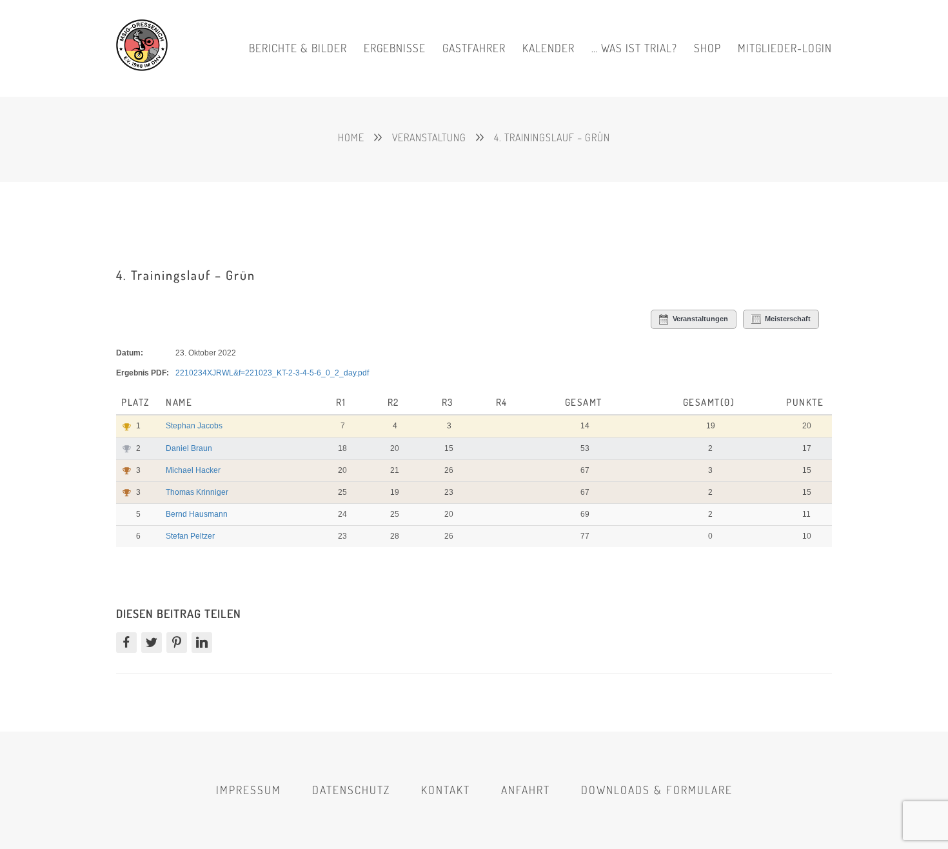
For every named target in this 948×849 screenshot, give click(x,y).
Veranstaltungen (700, 319)
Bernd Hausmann (197, 514)
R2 (393, 402)
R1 (341, 402)
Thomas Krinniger (197, 492)
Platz (136, 402)
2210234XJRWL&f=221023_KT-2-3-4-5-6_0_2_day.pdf (272, 372)
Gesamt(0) (709, 402)
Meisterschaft (788, 319)
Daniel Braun (189, 448)
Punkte (805, 402)
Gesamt (583, 402)
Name (180, 402)
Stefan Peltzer (190, 536)
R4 (502, 402)
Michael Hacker (193, 470)
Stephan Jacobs (194, 425)
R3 (447, 402)
